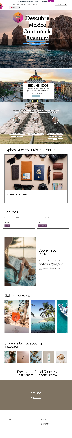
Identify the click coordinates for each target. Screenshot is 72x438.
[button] (7, 225)
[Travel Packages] (36, 96)
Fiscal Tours (10, 420)
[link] (19, 218)
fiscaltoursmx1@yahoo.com (46, 421)
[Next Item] (65, 172)
